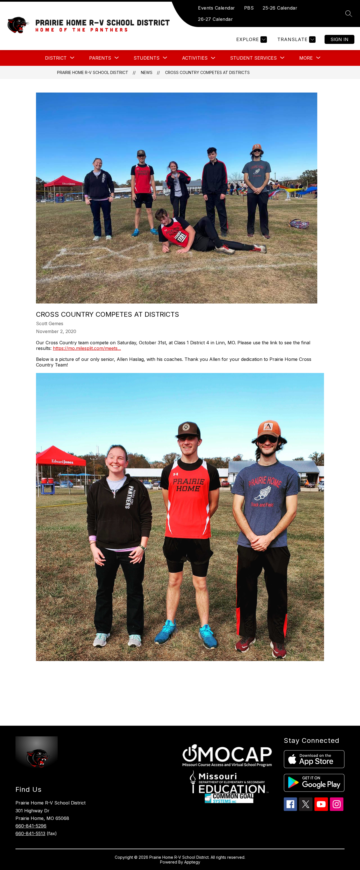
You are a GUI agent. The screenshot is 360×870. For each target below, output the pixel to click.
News (146, 72)
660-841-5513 (30, 833)
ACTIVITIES (195, 58)
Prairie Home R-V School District (92, 72)
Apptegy (192, 862)
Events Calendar (216, 8)
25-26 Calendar (280, 8)
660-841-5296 (30, 826)
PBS (249, 8)
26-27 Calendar (215, 19)
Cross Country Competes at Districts (207, 72)
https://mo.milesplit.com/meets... (87, 348)
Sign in (339, 39)
